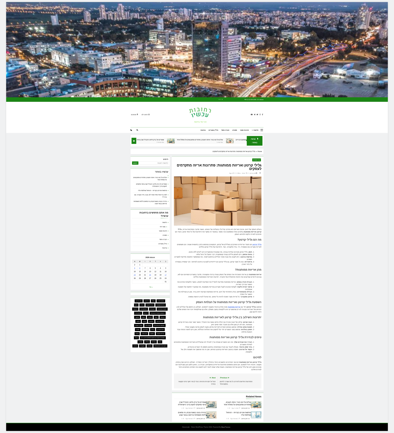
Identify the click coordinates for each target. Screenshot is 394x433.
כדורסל (162, 317)
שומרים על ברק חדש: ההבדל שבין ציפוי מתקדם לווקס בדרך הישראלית (207, 140)
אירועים (147, 301)
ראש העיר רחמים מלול (160, 346)
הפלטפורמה (144, 309)
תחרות (149, 346)
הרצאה (135, 309)
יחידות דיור (138, 313)
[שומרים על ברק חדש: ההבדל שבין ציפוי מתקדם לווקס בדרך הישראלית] (177, 140)
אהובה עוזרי (161, 301)
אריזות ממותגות (234, 307)
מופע (143, 317)
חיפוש (165, 159)
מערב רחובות (138, 325)
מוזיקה (150, 317)
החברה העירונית (162, 309)
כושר (156, 317)
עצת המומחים (256, 160)
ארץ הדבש (138, 301)
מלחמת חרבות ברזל (159, 325)
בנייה (142, 305)
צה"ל (136, 337)
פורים (137, 333)
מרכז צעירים (160, 329)
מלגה (144, 321)
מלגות (138, 321)
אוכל (153, 301)
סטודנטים (145, 329)
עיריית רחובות (160, 333)
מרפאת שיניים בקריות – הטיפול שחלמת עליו (155, 140)
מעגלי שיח (148, 325)
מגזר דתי (162, 227)
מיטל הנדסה (160, 321)
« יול (150, 287)
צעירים (154, 342)
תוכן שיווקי (252, 173)
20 (150, 275)
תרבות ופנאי (244, 130)
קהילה (147, 342)
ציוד (160, 342)
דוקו (136, 305)
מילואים (151, 321)
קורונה (140, 342)
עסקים (152, 333)
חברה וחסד (225, 130)
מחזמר (137, 317)
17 (166, 275)
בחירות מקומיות (161, 305)
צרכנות (203, 130)
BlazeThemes (225, 427)
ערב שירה (144, 333)
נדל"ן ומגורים (213, 130)
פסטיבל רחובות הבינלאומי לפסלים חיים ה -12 (153, 337)
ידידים (145, 313)
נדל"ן (152, 329)
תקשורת (142, 346)
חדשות (256, 130)
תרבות (135, 346)
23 (135, 275)
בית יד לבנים (150, 305)
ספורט (234, 130)
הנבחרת (152, 309)
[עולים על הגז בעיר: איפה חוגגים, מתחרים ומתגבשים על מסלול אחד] (238, 140)
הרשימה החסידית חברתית (157, 313)
